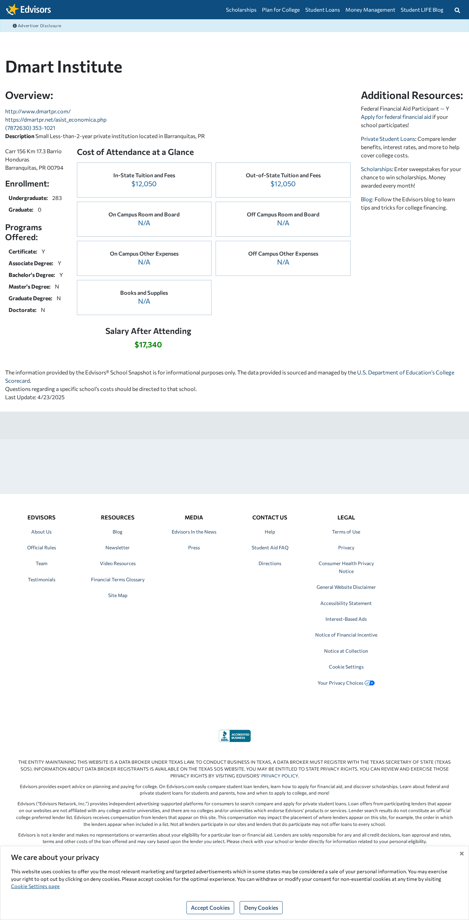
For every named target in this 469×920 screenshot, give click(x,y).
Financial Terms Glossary (118, 579)
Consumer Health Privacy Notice (346, 567)
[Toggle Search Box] (457, 9)
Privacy (346, 547)
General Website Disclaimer (346, 587)
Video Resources (118, 563)
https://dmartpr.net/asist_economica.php (55, 119)
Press (194, 547)
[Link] (234, 735)
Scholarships (241, 9)
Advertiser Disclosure (39, 25)
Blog (118, 532)
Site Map (117, 595)
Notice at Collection (346, 651)
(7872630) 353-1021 (30, 127)
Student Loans (322, 9)
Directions (270, 563)
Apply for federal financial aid (396, 116)
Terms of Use (346, 532)
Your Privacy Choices (340, 683)
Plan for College (281, 9)
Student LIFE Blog (422, 9)
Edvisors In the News (194, 532)
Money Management (370, 9)
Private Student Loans (388, 138)
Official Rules (41, 547)
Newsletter (117, 547)
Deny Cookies (261, 907)
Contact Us (269, 517)
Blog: (368, 199)
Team (41, 563)
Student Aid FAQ (270, 547)
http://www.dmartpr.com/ (38, 111)
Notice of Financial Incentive (346, 635)
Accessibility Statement (346, 603)
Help (270, 532)
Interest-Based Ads (346, 619)
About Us (41, 532)
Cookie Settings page (35, 886)
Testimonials (41, 579)
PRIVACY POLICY (279, 775)
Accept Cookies (210, 907)
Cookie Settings (346, 667)
